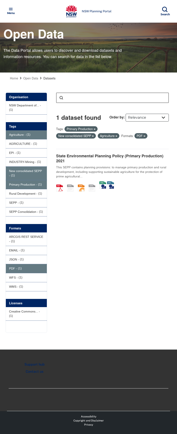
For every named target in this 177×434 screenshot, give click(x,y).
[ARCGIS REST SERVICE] (93, 183)
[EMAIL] (72, 183)
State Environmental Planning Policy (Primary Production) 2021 (109, 158)
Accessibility (88, 416)
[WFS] (110, 183)
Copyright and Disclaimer (88, 420)
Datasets (49, 78)
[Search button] (61, 98)
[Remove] (94, 129)
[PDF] (61, 183)
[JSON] (83, 183)
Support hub (34, 364)
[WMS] (102, 183)
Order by (116, 117)
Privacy (88, 424)
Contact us (34, 371)
